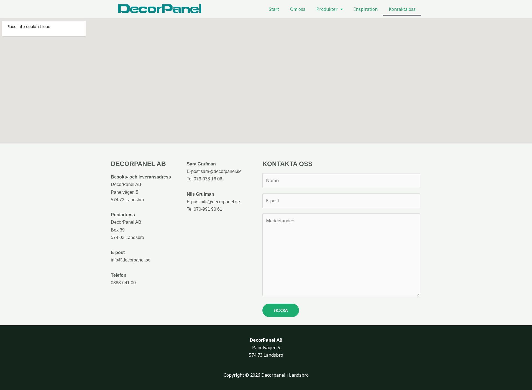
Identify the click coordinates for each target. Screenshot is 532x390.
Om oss (297, 9)
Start (274, 9)
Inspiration (366, 9)
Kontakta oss (402, 9)
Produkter (326, 9)
